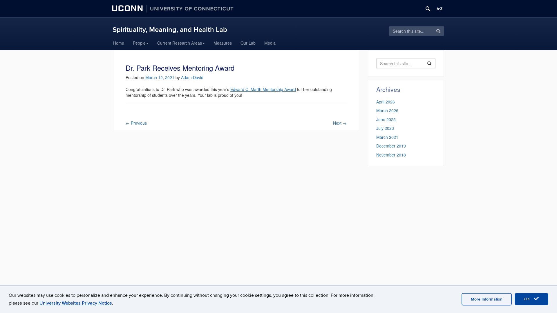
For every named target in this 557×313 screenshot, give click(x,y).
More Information (486, 299)
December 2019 (391, 146)
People (139, 43)
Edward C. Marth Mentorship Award (263, 89)
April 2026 (385, 102)
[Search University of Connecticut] (428, 8)
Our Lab (248, 43)
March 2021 (387, 137)
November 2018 (391, 155)
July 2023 (385, 128)
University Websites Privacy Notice (75, 303)
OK (528, 298)
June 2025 (386, 119)
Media (270, 43)
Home (118, 43)
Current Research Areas (179, 43)
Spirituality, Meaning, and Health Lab (170, 30)
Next (340, 123)
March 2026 (387, 110)
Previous (136, 123)
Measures (223, 43)
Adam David (192, 77)
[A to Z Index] (439, 8)
